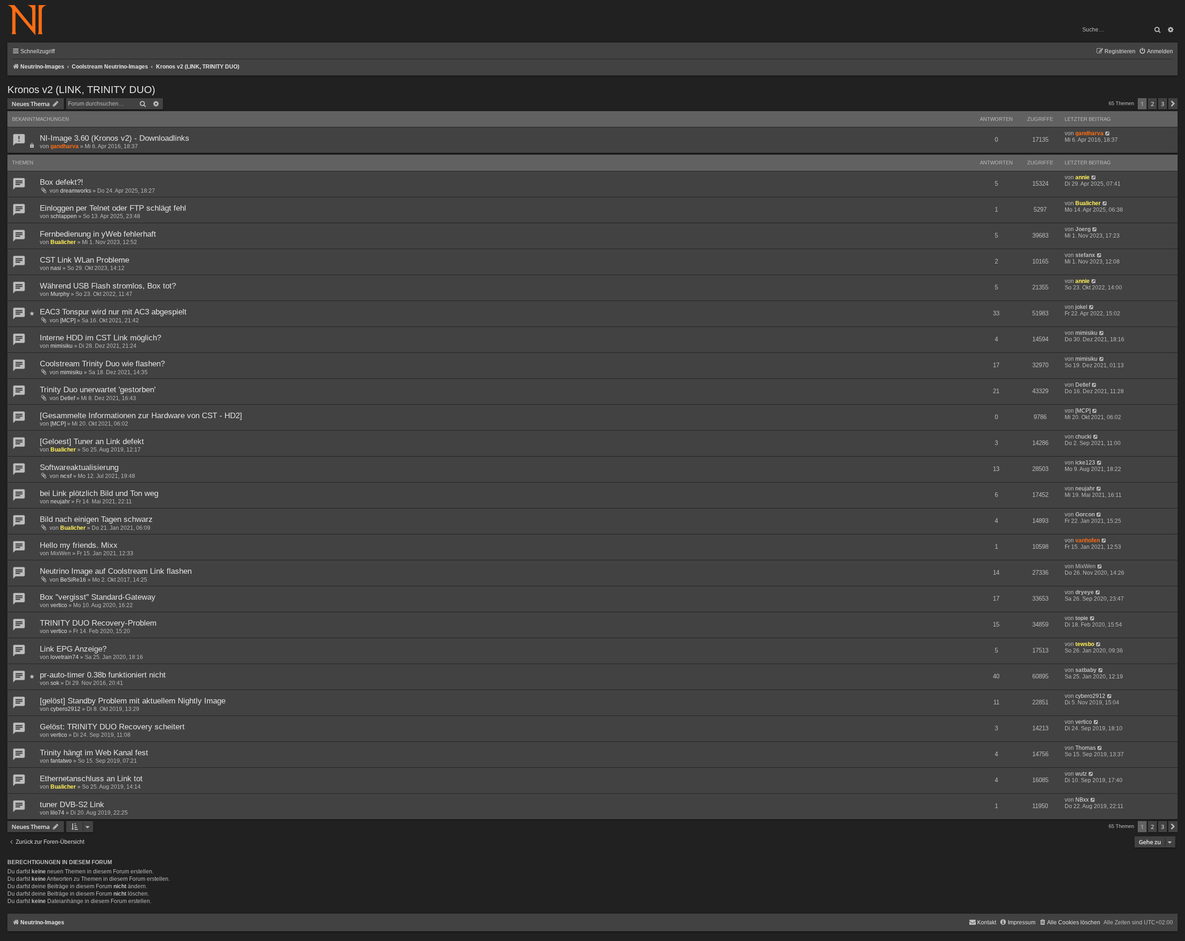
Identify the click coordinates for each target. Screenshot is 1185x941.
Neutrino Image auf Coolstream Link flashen (116, 571)
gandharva (64, 146)
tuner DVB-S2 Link (72, 804)
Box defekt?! (61, 182)
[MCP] (67, 320)
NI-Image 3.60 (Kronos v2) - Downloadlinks (114, 138)
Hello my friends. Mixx (79, 545)
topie (1081, 618)
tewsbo (1084, 644)
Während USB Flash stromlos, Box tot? (108, 286)
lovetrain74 (64, 657)
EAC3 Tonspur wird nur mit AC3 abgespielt (113, 311)
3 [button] (1162, 104)
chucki (1083, 436)
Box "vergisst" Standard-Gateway (98, 597)
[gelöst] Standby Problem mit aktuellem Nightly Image (132, 700)
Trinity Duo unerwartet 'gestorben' (98, 389)
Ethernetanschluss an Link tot (91, 778)
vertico (58, 605)
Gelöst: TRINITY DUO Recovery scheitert (112, 726)
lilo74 (57, 812)
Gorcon (1085, 514)
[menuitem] (1156, 51)
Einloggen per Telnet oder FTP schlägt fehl (113, 208)
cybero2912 (65, 709)
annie (1082, 177)
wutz (1081, 774)
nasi (55, 268)
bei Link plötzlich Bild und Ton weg (99, 493)
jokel (1081, 307)
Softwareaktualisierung (79, 467)
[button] (1173, 103)
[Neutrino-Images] (31, 20)
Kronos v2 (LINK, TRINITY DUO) (81, 89)
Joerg (1083, 229)
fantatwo (61, 761)
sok (54, 683)
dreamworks (75, 191)
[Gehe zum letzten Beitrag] (1108, 133)
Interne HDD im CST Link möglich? (100, 337)
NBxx (1082, 800)
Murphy (59, 294)
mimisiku (61, 346)
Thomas (1085, 748)
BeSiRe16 (73, 580)
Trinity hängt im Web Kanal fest (94, 752)
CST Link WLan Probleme (84, 260)
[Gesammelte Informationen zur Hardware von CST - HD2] (141, 415)
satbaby (1086, 670)
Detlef (67, 398)
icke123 (1085, 462)
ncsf (66, 476)
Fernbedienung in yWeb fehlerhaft (98, 234)
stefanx (1085, 255)
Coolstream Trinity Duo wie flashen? (102, 363)
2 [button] (1152, 104)
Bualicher (1088, 203)
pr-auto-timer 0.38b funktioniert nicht (103, 675)
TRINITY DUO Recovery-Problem (98, 623)
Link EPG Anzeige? (73, 649)
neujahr (60, 501)
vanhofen (1087, 540)
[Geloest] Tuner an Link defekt (92, 441)
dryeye (1084, 592)
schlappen (63, 216)
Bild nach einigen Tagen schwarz (96, 519)
